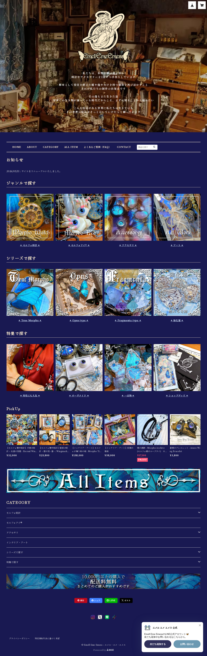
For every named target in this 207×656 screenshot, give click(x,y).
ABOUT (32, 147)
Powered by (100, 650)
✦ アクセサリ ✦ (128, 245)
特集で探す (12, 562)
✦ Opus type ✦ (79, 320)
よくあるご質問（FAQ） (97, 147)
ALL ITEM (71, 147)
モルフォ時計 (13, 513)
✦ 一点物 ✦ (128, 395)
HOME (16, 147)
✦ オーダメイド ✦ (79, 395)
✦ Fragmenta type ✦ (128, 320)
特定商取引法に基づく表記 (47, 638)
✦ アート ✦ (177, 245)
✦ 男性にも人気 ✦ (30, 395)
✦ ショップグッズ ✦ (177, 395)
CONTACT (124, 147)
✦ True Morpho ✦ (30, 320)
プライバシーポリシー (19, 638)
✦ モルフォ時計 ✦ (30, 245)
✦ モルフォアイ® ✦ (79, 245)
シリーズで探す (14, 552)
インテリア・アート (17, 542)
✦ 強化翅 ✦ (177, 320)
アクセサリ (12, 532)
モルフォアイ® (14, 522)
